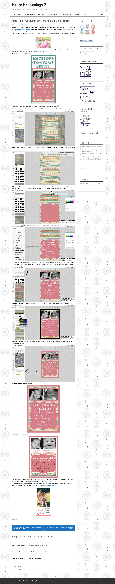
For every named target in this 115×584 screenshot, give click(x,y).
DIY (16, 519)
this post (14, 35)
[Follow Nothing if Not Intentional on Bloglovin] (86, 40)
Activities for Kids (42, 14)
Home (14, 14)
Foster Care (84, 14)
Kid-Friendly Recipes (54, 14)
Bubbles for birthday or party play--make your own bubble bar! (32, 545)
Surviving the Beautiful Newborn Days (90, 156)
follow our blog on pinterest (23, 29)
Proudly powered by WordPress (18, 580)
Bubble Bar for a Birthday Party (47, 485)
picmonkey (35, 51)
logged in (21, 569)
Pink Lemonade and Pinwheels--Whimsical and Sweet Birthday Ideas (34, 551)
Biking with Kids (74, 14)
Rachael (25, 24)
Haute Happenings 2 (29, 5)
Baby (14, 519)
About (20, 14)
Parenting (65, 14)
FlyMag (32, 580)
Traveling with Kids (29, 14)
